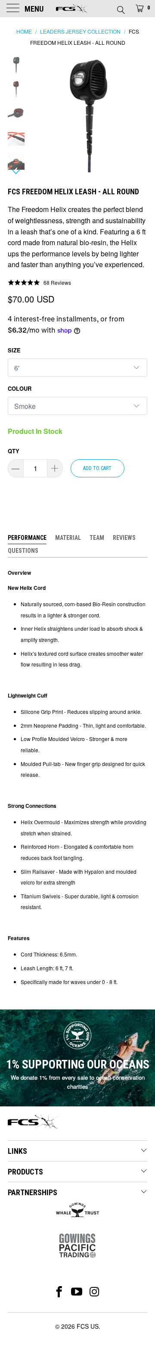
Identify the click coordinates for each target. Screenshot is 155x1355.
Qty (13, 451)
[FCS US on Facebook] (59, 1291)
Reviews (124, 537)
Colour (19, 388)
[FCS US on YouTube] (76, 1291)
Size (14, 350)
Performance (27, 537)
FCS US (88, 1326)
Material (68, 537)
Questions (23, 550)
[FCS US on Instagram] (94, 1291)
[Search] (120, 7)
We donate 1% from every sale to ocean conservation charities (78, 1081)
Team (97, 537)
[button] (39, 282)
